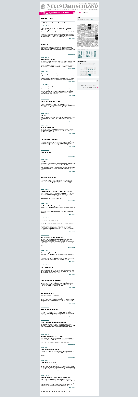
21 (83, 73)
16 (88, 71)
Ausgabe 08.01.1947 (45, 99)
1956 (87, 52)
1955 (84, 52)
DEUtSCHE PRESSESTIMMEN (50, 220)
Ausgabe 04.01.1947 (45, 57)
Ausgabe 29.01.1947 (45, 347)
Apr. (49, 22)
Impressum (54, 0)
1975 (81, 55)
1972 (92, 54)
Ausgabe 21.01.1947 (45, 250)
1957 (89, 52)
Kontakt (49, 0)
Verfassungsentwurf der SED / (50, 74)
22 (85, 73)
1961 (81, 53)
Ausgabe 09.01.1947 (45, 113)
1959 (95, 52)
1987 (95, 56)
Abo (41, 0)
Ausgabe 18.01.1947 (45, 217)
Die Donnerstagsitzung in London (51, 206)
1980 (95, 55)
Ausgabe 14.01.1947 (45, 159)
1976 (84, 55)
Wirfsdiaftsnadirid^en (47, 293)
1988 (79, 57)
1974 (79, 55)
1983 (84, 56)
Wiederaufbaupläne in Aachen (50, 349)
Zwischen (82, 85)
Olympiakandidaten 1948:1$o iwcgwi (52, 336)
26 (94, 73)
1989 (81, 57)
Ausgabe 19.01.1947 (45, 235)
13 (81, 71)
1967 (79, 54)
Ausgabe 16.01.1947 (45, 189)
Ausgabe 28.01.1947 (45, 334)
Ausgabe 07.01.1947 (45, 84)
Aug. (59, 22)
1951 (92, 51)
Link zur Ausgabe (71, 38)
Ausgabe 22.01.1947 (45, 264)
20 (81, 73)
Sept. (62, 22)
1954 (81, 52)
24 (90, 73)
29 (85, 74)
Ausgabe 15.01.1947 (45, 175)
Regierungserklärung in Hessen (50, 101)
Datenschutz (60, 0)
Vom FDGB (44, 115)
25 (92, 73)
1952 (95, 51)
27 (81, 74)
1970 (87, 54)
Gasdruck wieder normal (48, 177)
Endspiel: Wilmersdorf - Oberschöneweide (54, 87)
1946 (79, 51)
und (83, 87)
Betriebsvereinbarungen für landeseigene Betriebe (56, 191)
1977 (87, 55)
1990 (84, 57)
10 (90, 69)
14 (83, 71)
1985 (89, 56)
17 (90, 71)
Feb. (44, 22)
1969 (84, 54)
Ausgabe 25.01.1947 (45, 307)
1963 (87, 53)
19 (94, 71)
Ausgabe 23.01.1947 (45, 277)
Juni (54, 22)
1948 (84, 51)
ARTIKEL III (44, 44)
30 (88, 74)
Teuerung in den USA (47, 127)
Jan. (42, 22)
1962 (84, 53)
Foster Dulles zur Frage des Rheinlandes (53, 322)
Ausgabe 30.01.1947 (45, 360)
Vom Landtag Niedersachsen (49, 253)
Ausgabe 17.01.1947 (45, 203)
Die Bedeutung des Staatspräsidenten (52, 237)
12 (94, 69)
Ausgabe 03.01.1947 (45, 41)
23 (88, 73)
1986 (92, 56)
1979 (92, 55)
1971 (89, 54)
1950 (89, 51)
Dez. (70, 22)
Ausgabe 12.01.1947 (45, 150)
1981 (79, 56)
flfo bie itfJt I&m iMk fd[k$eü (49, 139)
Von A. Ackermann (46, 152)
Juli (56, 22)
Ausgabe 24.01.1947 (45, 291)
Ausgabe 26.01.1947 (45, 320)
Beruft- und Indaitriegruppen (49, 309)
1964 (89, 53)
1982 (81, 56)
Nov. (67, 22)
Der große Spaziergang (48, 59)
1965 (92, 53)
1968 (81, 54)
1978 (89, 55)
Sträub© (43, 161)
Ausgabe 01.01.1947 (45, 25)
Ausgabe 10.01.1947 (45, 125)
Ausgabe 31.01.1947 (45, 375)
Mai (52, 22)
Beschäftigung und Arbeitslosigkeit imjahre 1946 (56, 377)
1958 (92, 52)
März (47, 22)
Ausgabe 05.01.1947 (45, 71)
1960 (79, 53)
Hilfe (45, 0)
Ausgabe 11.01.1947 (45, 137)
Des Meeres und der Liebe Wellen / (51, 280)
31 (90, 74)
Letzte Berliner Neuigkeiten (49, 363)
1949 (87, 51)
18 (92, 71)
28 (83, 74)
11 (92, 69)
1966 (95, 53)
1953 (79, 52)
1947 (81, 51)
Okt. (64, 22)
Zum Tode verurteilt (47, 267)
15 (85, 71)
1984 (87, 56)
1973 (95, 54)
